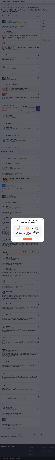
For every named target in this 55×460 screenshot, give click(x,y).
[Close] (43, 219)
